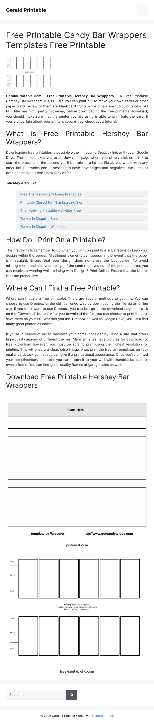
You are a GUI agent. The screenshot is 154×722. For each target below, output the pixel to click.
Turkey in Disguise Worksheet (44, 227)
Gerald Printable (26, 10)
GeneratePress (103, 716)
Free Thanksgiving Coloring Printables (50, 194)
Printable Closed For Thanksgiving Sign (51, 202)
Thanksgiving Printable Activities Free (50, 210)
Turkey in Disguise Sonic (39, 219)
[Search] (71, 695)
